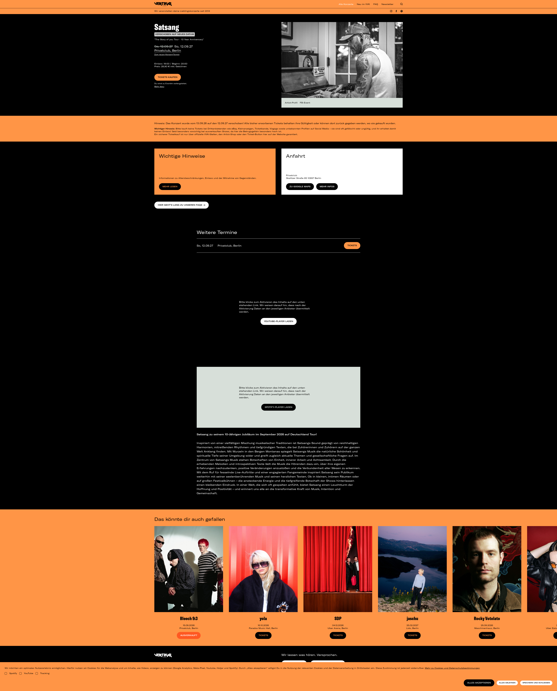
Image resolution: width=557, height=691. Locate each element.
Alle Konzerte (346, 4)
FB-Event (305, 102)
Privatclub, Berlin (167, 50)
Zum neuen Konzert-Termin (166, 54)
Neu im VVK (363, 4)
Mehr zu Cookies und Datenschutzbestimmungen (452, 668)
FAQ (375, 4)
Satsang (166, 27)
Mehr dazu (159, 86)
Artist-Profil (291, 102)
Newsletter (387, 4)
